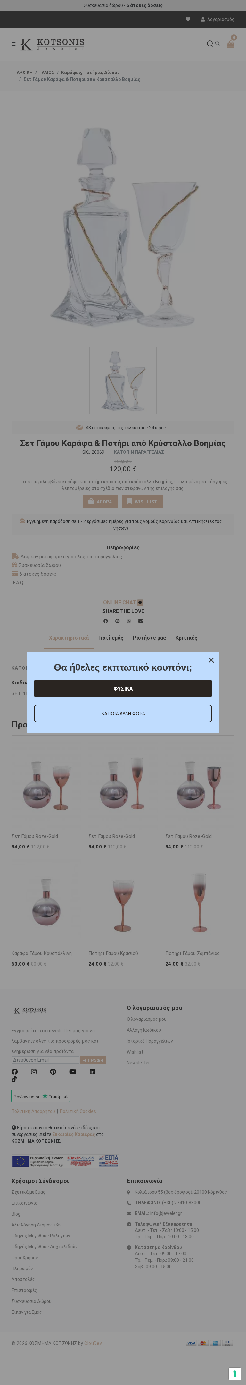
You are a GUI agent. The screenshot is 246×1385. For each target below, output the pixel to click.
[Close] (211, 660)
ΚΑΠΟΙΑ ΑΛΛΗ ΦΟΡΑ (123, 713)
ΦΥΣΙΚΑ (123, 688)
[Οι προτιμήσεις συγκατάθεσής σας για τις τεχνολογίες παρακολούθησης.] (235, 1374)
